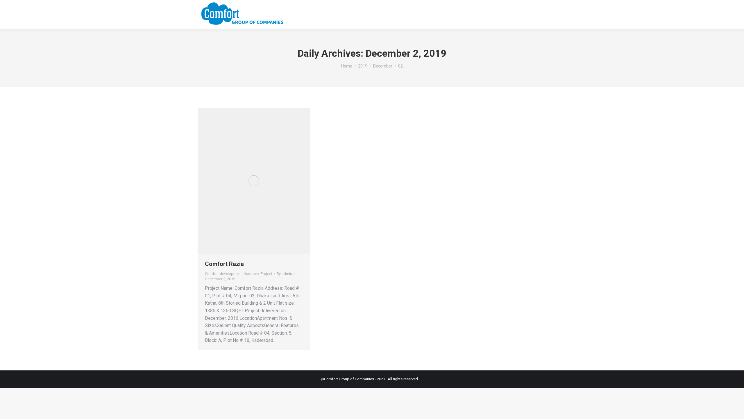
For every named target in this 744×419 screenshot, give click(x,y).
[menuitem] (430, 14)
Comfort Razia (224, 263)
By (284, 273)
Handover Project (258, 273)
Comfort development (223, 273)
